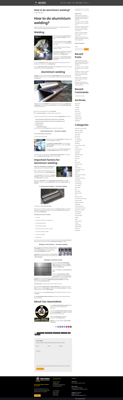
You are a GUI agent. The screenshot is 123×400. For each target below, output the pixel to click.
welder (76, 219)
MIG (70, 240)
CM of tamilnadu (78, 149)
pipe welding (77, 191)
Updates (76, 217)
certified (76, 147)
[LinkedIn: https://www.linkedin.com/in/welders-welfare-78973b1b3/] (62, 327)
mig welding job (78, 181)
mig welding (77, 180)
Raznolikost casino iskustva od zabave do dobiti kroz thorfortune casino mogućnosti (82, 38)
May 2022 (77, 109)
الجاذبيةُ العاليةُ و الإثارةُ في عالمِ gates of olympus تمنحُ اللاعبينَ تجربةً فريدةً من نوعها (81, 23)
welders (62, 52)
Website (61, 346)
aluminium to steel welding (80, 128)
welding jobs (37, 334)
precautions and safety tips (80, 198)
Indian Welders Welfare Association (64, 310)
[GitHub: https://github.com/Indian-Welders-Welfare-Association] (71, 327)
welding (63, 37)
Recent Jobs (55, 393)
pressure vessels (78, 200)
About (64, 2)
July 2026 (77, 105)
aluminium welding (48, 332)
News (74, 2)
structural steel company (80, 208)
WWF (76, 398)
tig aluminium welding (79, 209)
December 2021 (78, 117)
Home (61, 2)
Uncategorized (78, 213)
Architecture (77, 141)
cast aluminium (64, 332)
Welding (57, 75)
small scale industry (79, 206)
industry (76, 173)
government (77, 162)
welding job (77, 228)
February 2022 (78, 113)
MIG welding (60, 139)
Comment (38, 351)
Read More (37, 395)
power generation (78, 196)
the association (41, 62)
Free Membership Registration (59, 384)
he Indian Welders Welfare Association (44, 296)
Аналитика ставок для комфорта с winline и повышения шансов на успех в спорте (81, 34)
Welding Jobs (55, 383)
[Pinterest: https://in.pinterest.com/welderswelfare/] (69, 327)
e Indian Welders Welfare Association (61, 305)
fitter (76, 160)
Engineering (77, 152)
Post (76, 194)
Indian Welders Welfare (39, 12)
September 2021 (78, 118)
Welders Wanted (56, 382)
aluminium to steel (40, 332)
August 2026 (77, 103)
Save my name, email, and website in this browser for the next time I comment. (53, 366)
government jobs (78, 164)
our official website (59, 320)
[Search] (88, 10)
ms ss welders (78, 185)
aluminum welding (56, 332)
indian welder (78, 167)
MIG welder (42, 180)
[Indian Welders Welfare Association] (40, 3)
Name (37, 346)
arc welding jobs (78, 139)
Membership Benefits (57, 386)
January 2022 (78, 115)
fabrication (77, 156)
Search (76, 46)
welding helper (78, 224)
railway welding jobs (79, 202)
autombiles (77, 143)
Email (49, 346)
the (50, 64)
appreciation (77, 134)
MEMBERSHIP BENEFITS (79, 2)
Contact (85, 2)
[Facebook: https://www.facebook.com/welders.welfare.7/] (58, 327)
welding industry (78, 226)
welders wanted (78, 221)
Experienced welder (79, 154)
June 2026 (77, 107)
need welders (78, 187)
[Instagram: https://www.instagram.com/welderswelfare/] (66, 327)
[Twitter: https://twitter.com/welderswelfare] (64, 327)
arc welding (77, 137)
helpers (76, 166)
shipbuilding (77, 204)
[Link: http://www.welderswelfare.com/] (56, 327)
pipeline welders (78, 193)
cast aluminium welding (80, 145)
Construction (77, 151)
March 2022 (77, 111)
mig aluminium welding (80, 178)
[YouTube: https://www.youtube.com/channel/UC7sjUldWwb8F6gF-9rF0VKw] (60, 327)
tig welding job (78, 211)
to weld (47, 128)
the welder (36, 77)
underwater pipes (78, 215)
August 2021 (77, 120)
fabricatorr (77, 158)
